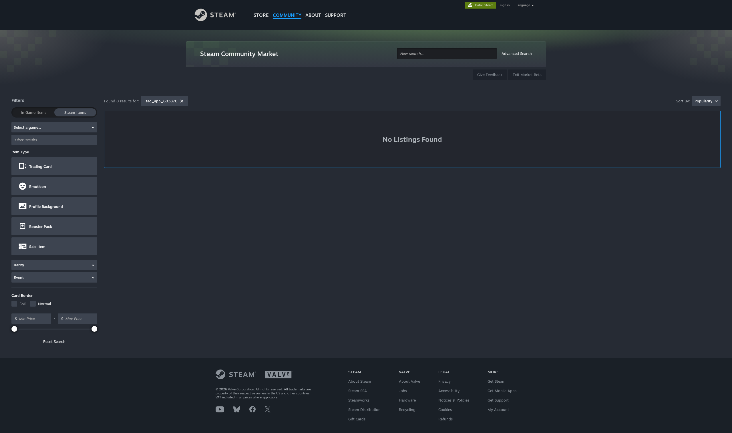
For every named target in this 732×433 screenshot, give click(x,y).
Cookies (445, 409)
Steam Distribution (364, 409)
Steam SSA (357, 390)
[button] (54, 166)
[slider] (14, 329)
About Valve (409, 381)
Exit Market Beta (527, 74)
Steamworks (358, 400)
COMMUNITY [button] (287, 15)
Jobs (403, 390)
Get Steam (497, 381)
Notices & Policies (453, 400)
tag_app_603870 (162, 101)
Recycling (407, 409)
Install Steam (484, 5)
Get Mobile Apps (502, 390)
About (313, 15)
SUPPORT (335, 15)
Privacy (444, 381)
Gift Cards (356, 419)
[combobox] (447, 53)
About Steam (359, 381)
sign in (505, 5)
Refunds (445, 419)
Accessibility (449, 390)
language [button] (523, 5)
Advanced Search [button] (517, 53)
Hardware (407, 400)
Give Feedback (489, 74)
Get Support (498, 400)
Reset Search (54, 341)
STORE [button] (261, 15)
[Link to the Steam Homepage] (219, 16)
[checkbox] (18, 304)
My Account (498, 409)
